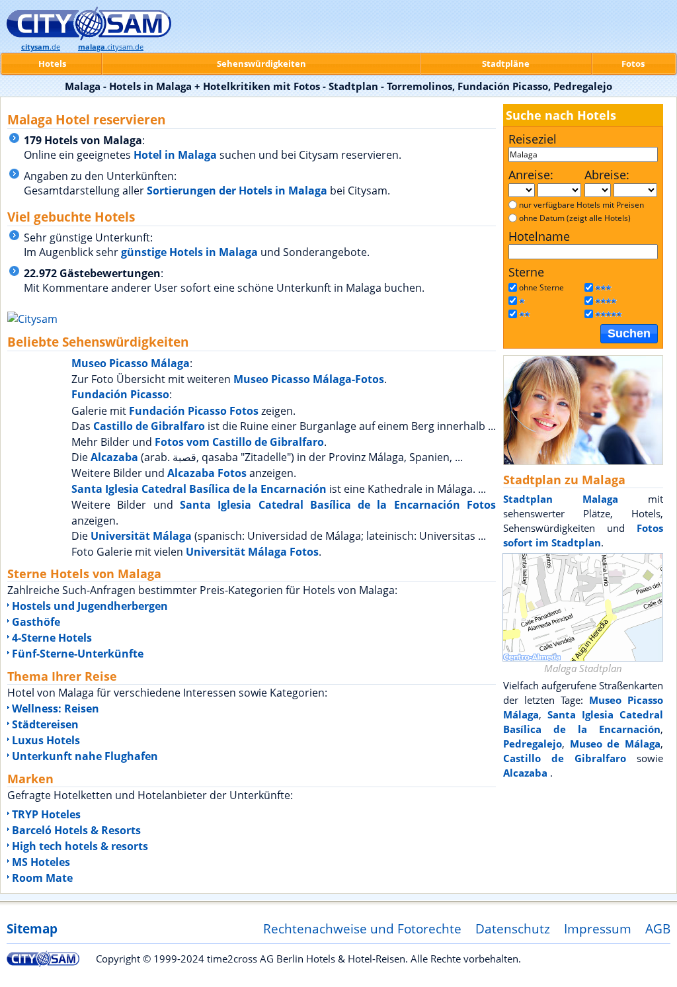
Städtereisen (45, 724)
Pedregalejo (532, 743)
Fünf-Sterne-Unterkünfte (77, 653)
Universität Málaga (141, 536)
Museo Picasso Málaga (130, 363)
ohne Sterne (541, 287)
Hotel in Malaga (175, 155)
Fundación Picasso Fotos (194, 411)
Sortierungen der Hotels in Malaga (237, 190)
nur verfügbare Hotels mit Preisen (581, 204)
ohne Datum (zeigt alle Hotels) (575, 218)
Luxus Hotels (46, 740)
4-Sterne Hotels (52, 637)
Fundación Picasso (120, 394)
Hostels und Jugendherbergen (90, 606)
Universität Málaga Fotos (252, 551)
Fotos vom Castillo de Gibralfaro (239, 442)
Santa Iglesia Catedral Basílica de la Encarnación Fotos (338, 504)
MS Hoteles (41, 862)
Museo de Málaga (615, 743)
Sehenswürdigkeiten (261, 63)
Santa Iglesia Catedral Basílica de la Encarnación (199, 489)
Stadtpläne (506, 63)
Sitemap (32, 928)
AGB (657, 928)
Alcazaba (116, 457)
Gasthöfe (36, 622)
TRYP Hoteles (46, 814)
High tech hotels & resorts (80, 846)
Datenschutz (512, 928)
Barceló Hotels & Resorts (76, 830)
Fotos (633, 63)
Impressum (597, 928)
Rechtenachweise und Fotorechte (362, 928)
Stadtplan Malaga (560, 498)
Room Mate (42, 878)
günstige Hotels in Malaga (189, 252)
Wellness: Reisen (55, 708)
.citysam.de (110, 47)
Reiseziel (532, 139)
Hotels (52, 63)
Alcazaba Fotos (207, 473)
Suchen (629, 333)
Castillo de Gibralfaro (149, 426)
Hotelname (539, 236)
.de (40, 47)
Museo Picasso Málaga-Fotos (308, 379)
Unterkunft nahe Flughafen (85, 756)
